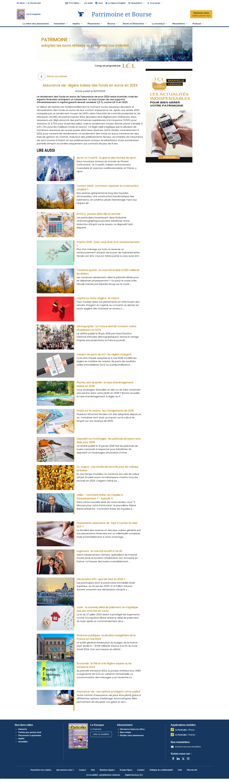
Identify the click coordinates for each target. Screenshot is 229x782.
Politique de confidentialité (161, 770)
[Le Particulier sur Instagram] (188, 758)
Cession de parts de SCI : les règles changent (104, 354)
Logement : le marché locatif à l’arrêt (99, 551)
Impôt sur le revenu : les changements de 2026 (105, 410)
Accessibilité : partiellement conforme (103, 775)
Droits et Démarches (133, 23)
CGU (180, 770)
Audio (90, 3)
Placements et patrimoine (29, 735)
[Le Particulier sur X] (183, 758)
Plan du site (192, 770)
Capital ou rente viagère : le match (98, 298)
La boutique (158, 23)
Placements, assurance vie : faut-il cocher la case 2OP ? (107, 524)
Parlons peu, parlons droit (29, 732)
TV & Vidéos (74, 3)
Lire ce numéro (101, 734)
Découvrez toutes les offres (132, 729)
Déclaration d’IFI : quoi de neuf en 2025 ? (101, 579)
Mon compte (125, 732)
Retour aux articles (57, 76)
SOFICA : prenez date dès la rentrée (98, 214)
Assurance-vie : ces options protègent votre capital (108, 691)
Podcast (197, 23)
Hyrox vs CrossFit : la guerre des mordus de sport (106, 158)
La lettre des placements (36, 23)
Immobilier (59, 23)
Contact (82, 770)
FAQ (93, 770)
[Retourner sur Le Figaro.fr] (81, 14)
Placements (94, 23)
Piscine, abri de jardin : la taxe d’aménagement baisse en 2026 (105, 384)
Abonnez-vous (201, 14)
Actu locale (155, 3)
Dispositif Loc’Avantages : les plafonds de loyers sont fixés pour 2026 (109, 440)
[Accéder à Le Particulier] (121, 14)
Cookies (141, 770)
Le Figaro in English (117, 3)
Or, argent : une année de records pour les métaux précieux (107, 468)
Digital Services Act (134, 775)
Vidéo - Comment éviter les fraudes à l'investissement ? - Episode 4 (100, 496)
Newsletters (136, 3)
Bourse (111, 23)
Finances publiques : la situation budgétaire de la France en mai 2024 (106, 637)
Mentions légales (107, 770)
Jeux (100, 3)
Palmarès (22, 729)
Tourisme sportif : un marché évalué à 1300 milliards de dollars (108, 271)
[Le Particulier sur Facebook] (173, 758)
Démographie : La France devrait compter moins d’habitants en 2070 (106, 328)
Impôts (76, 23)
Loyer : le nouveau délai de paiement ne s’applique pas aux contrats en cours (107, 609)
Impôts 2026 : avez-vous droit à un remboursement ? (108, 243)
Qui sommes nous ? (65, 770)
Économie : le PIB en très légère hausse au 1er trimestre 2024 (104, 665)
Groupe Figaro (126, 770)
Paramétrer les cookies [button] (41, 770)
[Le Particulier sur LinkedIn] (178, 758)
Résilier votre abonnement (132, 735)
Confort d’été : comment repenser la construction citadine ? (107, 187)
